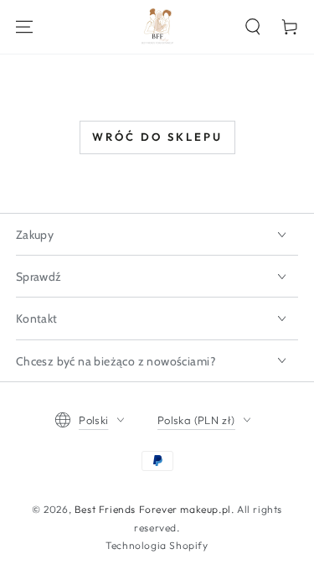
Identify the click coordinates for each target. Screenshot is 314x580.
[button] (252, 27)
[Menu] (24, 27)
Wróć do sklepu (157, 136)
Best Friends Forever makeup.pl (153, 509)
